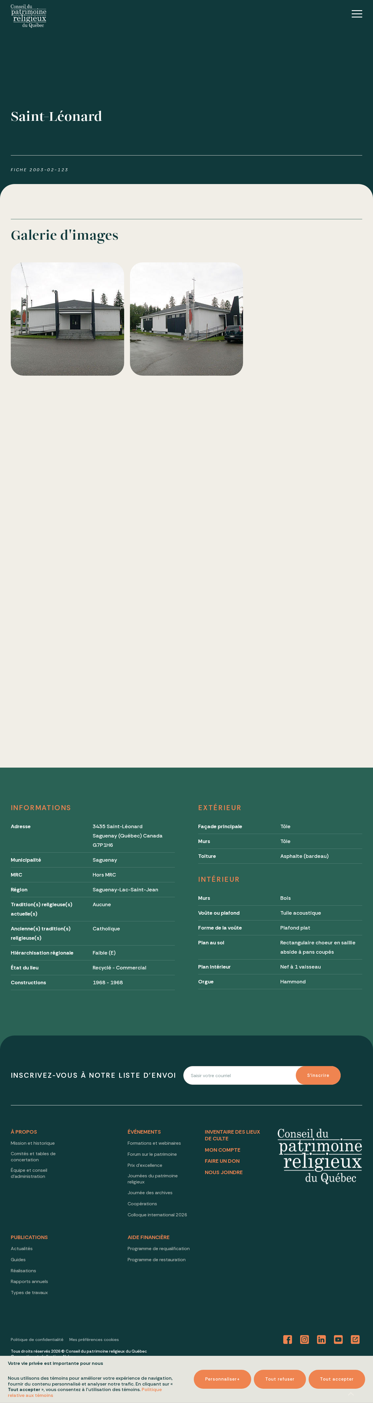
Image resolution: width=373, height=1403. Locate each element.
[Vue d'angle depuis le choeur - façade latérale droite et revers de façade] (186, 557)
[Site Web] (355, 1340)
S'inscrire (318, 1075)
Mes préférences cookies (94, 1339)
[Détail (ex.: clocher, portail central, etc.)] (186, 438)
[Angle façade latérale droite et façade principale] (67, 438)
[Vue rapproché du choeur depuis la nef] (67, 557)
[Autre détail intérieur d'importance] (67, 676)
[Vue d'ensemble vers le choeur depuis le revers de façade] (305, 438)
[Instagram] (304, 1340)
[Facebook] (287, 1340)
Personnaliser (222, 1379)
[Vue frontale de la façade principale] (67, 319)
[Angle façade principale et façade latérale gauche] (186, 319)
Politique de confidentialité (37, 1339)
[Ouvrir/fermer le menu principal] (353, 13)
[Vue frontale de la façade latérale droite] (305, 319)
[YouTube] (338, 1340)
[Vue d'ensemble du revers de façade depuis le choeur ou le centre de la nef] (305, 557)
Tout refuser (280, 1379)
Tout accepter (337, 1379)
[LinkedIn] (321, 1340)
